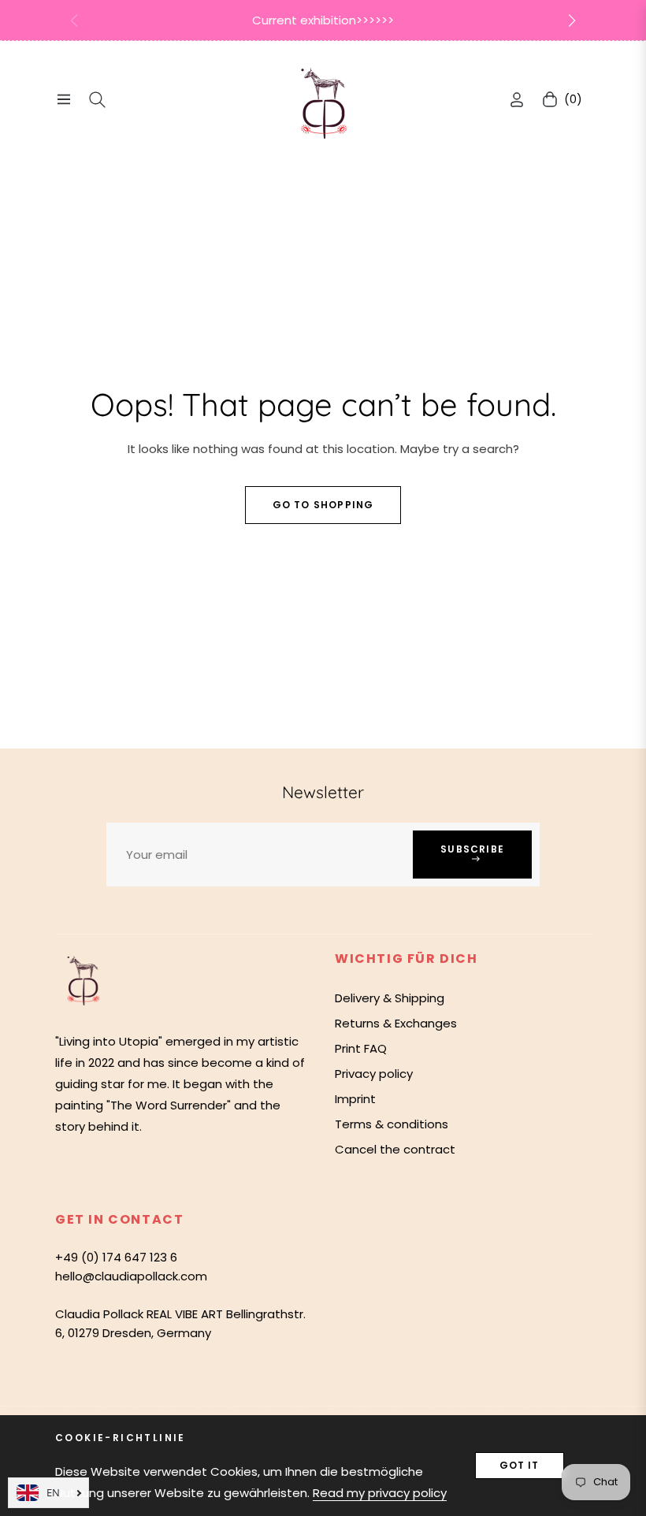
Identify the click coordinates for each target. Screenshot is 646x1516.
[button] (572, 20)
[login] (516, 100)
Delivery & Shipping (389, 998)
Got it (519, 1465)
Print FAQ (361, 1048)
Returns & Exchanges (396, 1023)
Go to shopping (323, 504)
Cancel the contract (395, 1149)
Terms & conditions (391, 1124)
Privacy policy (374, 1073)
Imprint (355, 1099)
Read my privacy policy (380, 1492)
